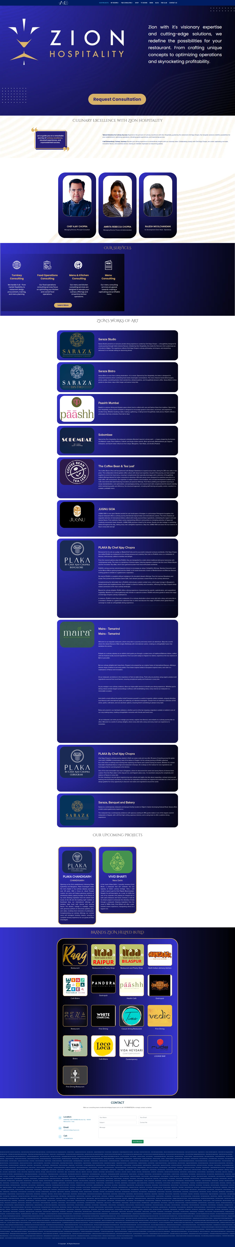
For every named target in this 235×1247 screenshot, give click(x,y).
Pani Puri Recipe (102, 1191)
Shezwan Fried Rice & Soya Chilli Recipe (33, 1158)
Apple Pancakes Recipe (19, 1180)
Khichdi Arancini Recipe (34, 1196)
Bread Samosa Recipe (12, 1167)
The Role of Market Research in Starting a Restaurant (204, 1224)
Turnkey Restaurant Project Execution (126, 1213)
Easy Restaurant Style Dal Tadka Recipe (140, 1198)
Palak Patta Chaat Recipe (161, 1191)
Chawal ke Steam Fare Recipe (100, 1178)
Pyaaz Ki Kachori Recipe (74, 1191)
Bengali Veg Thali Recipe (30, 1187)
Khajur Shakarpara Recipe (161, 1169)
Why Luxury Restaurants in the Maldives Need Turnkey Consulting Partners (39, 1220)
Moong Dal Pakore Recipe (130, 1185)
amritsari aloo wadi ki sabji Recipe (71, 1202)
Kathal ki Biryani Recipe (62, 1196)
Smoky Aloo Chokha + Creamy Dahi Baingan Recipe (57, 1154)
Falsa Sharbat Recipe (160, 1211)
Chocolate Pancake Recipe (47, 1211)
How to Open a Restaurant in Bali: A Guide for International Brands (93, 1218)
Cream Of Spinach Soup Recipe (61, 1200)
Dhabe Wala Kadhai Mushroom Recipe (45, 1158)
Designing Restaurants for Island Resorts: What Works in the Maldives (203, 1218)
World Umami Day (123, 1229)
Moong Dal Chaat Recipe (206, 1200)
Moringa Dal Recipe (71, 1165)
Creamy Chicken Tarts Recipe (51, 1200)
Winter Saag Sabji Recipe (75, 1158)
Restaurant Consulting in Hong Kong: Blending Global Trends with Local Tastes (126, 1222)
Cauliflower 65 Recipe (120, 1169)
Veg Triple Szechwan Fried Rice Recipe (55, 1178)
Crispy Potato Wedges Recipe (30, 1200)
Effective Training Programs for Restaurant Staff (35, 1233)
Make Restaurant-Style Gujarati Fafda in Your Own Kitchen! (60, 1185)
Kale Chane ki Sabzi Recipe (91, 1178)
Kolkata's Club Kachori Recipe (63, 1165)
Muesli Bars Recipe (63, 1211)
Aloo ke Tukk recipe (117, 1207)
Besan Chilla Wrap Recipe (84, 1207)
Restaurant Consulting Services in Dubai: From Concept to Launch (148, 1222)
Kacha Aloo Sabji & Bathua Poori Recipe (227, 1165)
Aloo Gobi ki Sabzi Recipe (86, 1187)
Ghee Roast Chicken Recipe (37, 1198)
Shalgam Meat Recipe (167, 1189)
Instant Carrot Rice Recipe (172, 1167)
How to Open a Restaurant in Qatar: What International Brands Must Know (181, 1218)
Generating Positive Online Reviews (132, 1229)
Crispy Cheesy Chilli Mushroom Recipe (120, 1167)
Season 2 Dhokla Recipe (210, 1189)
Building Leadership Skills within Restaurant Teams (218, 1231)
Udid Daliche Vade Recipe (141, 1156)
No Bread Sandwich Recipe (95, 1169)
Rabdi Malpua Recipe (215, 1180)
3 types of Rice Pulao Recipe (202, 1189)
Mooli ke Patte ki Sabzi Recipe (83, 1180)
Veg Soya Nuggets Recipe (45, 1169)
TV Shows (144, 3)
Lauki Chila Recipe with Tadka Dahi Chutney (9, 1169)
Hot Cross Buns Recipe (168, 1196)
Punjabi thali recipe (142, 1187)
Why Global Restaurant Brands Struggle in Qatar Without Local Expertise (114, 1218)
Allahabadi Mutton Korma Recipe (90, 1202)
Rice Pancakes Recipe (148, 1185)
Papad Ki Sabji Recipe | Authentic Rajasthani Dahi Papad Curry (110, 1156)
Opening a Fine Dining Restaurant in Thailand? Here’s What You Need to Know (113, 1220)
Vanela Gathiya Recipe (45, 1165)
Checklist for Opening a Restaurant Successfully (189, 1224)
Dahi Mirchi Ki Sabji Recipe (170, 1158)
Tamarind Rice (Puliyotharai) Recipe (155, 1176)
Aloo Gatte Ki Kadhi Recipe (104, 1169)
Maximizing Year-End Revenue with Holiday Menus (174, 1224)
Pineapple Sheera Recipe (78, 1211)
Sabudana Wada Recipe (13, 1191)
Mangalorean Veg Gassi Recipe (70, 1167)
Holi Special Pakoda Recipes (19, 1189)
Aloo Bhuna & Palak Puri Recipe (131, 1167)
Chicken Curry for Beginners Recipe (139, 1200)
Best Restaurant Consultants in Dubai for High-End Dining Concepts (183, 1222)
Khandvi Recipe (47, 1196)
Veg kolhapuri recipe (171, 1202)
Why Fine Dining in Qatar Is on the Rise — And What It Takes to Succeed (136, 1218)
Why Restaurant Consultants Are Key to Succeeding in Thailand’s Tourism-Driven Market (88, 1220)
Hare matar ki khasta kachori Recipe (186, 1196)
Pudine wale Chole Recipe (175, 1185)
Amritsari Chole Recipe (61, 1202)
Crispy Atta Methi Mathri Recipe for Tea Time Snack (217, 1167)
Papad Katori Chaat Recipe (88, 1191)
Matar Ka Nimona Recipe (46, 1189)
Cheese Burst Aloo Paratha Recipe (14, 1165)
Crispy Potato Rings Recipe (40, 1185)
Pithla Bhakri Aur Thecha (53, 1176)
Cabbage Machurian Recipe (54, 1165)
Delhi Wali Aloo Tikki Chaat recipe (126, 1207)
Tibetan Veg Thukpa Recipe (100, 1180)
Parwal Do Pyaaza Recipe (211, 1176)
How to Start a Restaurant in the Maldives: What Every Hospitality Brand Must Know (62, 1220)
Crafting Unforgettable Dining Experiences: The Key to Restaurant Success (26, 1229)
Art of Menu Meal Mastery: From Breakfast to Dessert (140, 1233)
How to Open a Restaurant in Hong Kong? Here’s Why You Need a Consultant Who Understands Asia (46, 1222)
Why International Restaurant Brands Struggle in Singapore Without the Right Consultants (205, 1220)
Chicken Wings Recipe (42, 1213)
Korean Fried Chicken (89, 1185)
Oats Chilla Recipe (216, 1178)
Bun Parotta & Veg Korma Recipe (124, 1176)
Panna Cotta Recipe (96, 1191)
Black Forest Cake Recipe (55, 1207)
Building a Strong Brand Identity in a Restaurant (161, 1229)
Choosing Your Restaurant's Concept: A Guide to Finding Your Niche (159, 1233)
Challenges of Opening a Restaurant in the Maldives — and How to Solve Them (15, 1220)
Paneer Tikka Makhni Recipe (109, 1191)
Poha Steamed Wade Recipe (180, 1180)
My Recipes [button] (114, 3)
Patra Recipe (14, 1187)
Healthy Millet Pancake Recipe (80, 1185)
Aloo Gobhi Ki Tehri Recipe (145, 1207)
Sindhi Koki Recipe (160, 1189)
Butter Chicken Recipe (28, 1207)
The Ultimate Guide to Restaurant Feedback (107, 1231)
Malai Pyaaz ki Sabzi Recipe (21, 1169)
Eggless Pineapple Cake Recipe (81, 1198)
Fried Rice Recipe (44, 1198)
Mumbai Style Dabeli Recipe (139, 1185)
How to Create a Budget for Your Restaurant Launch (158, 1224)
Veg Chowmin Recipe (176, 1211)
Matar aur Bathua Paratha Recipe (209, 1156)
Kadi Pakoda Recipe (78, 1209)
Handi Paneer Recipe (101, 1209)
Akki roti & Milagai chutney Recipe (185, 1176)
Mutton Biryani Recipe (222, 1191)
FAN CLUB (164, 3)
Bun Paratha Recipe (79, 1187)
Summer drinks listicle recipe (189, 1187)
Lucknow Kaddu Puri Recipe (82, 1178)
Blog (157, 3)
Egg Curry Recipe (124, 1198)
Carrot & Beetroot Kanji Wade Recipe (43, 1178)
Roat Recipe (163, 1158)
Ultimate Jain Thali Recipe (4, 1165)
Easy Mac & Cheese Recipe (151, 1198)
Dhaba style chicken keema (224, 1185)
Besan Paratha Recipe (76, 1207)
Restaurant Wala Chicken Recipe (104, 1176)
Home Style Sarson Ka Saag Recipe (222, 1207)
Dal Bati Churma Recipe (140, 1178)
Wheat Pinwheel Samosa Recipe (15, 1185)
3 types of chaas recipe (107, 1202)
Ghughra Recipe (30, 1198)
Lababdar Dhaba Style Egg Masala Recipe (33, 1156)
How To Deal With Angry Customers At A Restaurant (146, 1229)
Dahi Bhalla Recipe (198, 1180)
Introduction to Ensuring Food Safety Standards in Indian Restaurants (110, 1229)
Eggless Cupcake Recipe (90, 1198)
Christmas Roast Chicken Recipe (211, 1207)
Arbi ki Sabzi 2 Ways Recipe (38, 1189)
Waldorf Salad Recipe (134, 1209)
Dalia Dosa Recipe (196, 1187)
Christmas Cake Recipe (145, 1211)
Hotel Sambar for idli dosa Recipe (150, 1196)
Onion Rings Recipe (201, 1211)
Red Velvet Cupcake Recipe (22, 1191)
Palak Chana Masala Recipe (203, 1158)
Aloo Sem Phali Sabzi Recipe (4, 1167)
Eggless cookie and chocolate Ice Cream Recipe (102, 1198)
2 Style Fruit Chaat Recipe (172, 1207)
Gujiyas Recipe (220, 1196)
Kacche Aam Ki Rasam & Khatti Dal (63, 1176)
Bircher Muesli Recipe (63, 1207)
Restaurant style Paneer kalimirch (96, 1187)
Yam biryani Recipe (67, 1169)
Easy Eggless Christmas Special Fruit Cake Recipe (180, 1198)
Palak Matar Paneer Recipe (28, 1180)
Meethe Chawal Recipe (170, 1156)
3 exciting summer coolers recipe (133, 1187)
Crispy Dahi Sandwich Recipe (9, 1158)
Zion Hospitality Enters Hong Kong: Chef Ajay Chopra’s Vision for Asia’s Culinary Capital (75, 1222)
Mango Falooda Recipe (14, 1211)
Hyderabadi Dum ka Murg (187, 1169)
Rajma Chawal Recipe (53, 1191)
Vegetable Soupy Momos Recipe (155, 1202)
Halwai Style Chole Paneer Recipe (55, 1156)
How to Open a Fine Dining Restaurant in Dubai (166, 1222)
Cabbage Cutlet (210, 1169)
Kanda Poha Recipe (88, 1196)
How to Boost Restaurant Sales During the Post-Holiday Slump (55, 1224)
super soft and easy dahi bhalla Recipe (113, 1189)
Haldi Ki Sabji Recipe (133, 1178)
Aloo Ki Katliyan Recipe (73, 1178)
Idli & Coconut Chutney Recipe (140, 1196)
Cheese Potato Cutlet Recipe (184, 1211)
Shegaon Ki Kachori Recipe (45, 1176)
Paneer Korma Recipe (49, 1167)
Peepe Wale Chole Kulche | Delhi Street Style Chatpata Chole (113, 1154)
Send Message (137, 1142)
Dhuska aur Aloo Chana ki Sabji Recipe (152, 1167)
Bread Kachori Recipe (79, 1189)
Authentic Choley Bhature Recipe (45, 1202)
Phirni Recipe (81, 1191)
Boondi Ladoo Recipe (32, 1167)
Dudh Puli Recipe (210, 1165)
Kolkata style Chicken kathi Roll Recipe (24, 1196)
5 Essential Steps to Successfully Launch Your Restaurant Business (215, 1229)
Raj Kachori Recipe (67, 1191)
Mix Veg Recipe (193, 1176)
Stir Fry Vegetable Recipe (37, 1209)
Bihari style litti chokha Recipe (166, 1200)
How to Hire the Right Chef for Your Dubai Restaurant (16, 1218)
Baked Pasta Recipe (29, 1202)
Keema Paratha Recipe (166, 1209)
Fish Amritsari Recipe (72, 1198)
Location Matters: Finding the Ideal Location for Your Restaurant (179, 1233)
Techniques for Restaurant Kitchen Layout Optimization (50, 1233)
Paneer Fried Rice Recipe (70, 1209)
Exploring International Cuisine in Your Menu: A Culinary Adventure (199, 1233)
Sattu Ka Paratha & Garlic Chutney (45, 1156)
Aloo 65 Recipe (5, 1176)
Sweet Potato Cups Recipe (95, 1189)
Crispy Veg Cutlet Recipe (122, 1185)
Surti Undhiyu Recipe (126, 1178)
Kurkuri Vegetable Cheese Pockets (8, 1178)
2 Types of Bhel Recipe (24, 1185)
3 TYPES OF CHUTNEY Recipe (116, 1202)
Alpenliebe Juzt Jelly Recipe (109, 1207)
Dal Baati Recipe (140, 1209)
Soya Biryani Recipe (224, 1187)
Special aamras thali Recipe (144, 1189)
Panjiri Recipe (41, 1180)
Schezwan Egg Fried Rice (218, 1189)
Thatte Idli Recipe (181, 1187)
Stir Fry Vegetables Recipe (135, 1189)
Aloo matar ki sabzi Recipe (106, 1187)
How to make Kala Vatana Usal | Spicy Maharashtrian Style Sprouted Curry (154, 1154)
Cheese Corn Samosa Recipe (184, 1185)
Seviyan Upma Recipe (61, 1169)
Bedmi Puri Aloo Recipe (21, 1202)
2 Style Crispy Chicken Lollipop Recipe (135, 1202)
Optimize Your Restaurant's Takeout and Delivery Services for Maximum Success (50, 1229)
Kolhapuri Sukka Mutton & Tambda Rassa (97, 1158)
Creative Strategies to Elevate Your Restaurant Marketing (70, 1229)
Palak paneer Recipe (169, 1191)
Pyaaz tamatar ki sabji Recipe (47, 1187)
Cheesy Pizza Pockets (3, 1180)
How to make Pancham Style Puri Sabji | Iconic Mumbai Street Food (16, 1156)
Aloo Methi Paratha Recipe (127, 1165)
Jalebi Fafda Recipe (217, 1209)
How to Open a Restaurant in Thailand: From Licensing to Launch (159, 1220)
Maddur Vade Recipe (119, 1165)
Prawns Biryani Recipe (23, 1165)
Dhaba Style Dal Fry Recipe (219, 1198)
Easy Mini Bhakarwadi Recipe (147, 1165)
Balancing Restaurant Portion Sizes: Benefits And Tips (72, 1231)
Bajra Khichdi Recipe (186, 1178)
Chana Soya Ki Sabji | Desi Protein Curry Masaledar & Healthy (75, 1154)
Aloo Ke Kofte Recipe (12, 1176)
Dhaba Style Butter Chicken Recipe (59, 1180)
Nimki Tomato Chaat (92, 1180)
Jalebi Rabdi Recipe (111, 1196)
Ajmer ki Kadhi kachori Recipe (221, 1176)
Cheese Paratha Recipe (6, 1207)
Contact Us (173, 3)
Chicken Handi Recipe (14, 1209)
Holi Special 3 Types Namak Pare (174, 1176)
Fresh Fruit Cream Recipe (145, 1176)
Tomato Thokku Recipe (137, 1169)
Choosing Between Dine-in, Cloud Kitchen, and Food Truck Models (223, 1224)
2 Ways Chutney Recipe (125, 1202)
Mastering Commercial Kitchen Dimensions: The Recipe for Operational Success (103, 1233)
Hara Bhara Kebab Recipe (193, 1211)
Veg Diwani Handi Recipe (160, 1196)
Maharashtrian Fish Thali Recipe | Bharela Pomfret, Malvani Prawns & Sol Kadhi (88, 1156)
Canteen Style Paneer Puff (194, 1158)
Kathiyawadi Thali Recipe (156, 1165)
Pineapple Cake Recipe (210, 1209)
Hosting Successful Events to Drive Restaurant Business (179, 1231)
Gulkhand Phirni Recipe (6, 1211)
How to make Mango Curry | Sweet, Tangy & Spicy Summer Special (132, 1154)
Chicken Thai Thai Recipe (208, 1211)
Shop (137, 3)
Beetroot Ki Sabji (155, 1178)
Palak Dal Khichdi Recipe (109, 1178)
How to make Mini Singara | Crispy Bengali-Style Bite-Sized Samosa (195, 1154)
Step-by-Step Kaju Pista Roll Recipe (26, 1213)
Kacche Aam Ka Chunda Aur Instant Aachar (33, 1176)
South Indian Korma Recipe (153, 1189)
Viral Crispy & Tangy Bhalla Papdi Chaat (89, 1165)
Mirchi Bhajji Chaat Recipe (11, 1180)
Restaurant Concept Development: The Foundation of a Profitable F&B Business (183, 1213)
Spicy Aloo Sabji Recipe (53, 1169)
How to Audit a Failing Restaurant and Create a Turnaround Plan (205, 1213)
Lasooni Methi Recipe (180, 1167)
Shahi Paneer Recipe (94, 1209)
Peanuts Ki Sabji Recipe (153, 1169)
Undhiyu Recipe (8, 1209)
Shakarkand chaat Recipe (175, 1189)
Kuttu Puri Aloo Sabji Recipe (86, 1209)
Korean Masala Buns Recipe (163, 1167)
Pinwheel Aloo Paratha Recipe (41, 1167)
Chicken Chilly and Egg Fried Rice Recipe (178, 1200)
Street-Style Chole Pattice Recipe (147, 1158)
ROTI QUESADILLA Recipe (145, 1202)
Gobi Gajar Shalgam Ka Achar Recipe (13, 1198)
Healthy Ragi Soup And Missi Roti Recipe (206, 1178)
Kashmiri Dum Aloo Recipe (80, 1196)
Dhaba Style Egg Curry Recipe (138, 1180)
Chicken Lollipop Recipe (129, 1200)
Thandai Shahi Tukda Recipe (29, 1189)
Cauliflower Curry (204, 1169)
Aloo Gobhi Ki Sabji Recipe (154, 1207)
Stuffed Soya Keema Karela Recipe (125, 1189)
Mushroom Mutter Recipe (229, 1191)
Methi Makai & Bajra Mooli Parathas (109, 1158)
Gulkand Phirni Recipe (214, 1196)
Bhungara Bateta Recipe (205, 1167)
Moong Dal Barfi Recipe (202, 1209)
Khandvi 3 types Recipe (38, 1187)
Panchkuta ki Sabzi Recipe (118, 1178)
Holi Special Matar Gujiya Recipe (137, 1165)
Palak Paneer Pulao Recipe (178, 1158)
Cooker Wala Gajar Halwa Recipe (109, 1167)
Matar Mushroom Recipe (51, 1209)
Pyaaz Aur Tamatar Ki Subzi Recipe (94, 1176)
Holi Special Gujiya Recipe (165, 1176)
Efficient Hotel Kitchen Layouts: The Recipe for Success (124, 1233)
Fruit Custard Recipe (188, 1209)
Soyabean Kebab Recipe (65, 1178)
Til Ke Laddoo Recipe (172, 1178)
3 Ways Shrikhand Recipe (99, 1202)
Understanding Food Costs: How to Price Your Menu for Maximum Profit (35, 1224)
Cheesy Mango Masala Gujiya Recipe (196, 1200)
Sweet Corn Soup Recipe (103, 1189)
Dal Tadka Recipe (230, 1207)
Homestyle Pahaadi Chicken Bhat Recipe (191, 1202)
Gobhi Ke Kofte (230, 1178)
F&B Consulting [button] (126, 3)
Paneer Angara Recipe (206, 1185)
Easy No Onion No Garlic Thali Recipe (63, 1189)
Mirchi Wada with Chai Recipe (157, 1209)
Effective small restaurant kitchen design (65, 1233)
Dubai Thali (215, 1169)
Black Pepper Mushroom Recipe (46, 1207)
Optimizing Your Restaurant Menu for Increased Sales (35, 1231)
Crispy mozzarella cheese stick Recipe (40, 1200)
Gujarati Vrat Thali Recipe (227, 1196)
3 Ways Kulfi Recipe (181, 1209)
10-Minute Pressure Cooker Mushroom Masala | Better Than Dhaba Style (38, 1154)
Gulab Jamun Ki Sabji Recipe (163, 1178)
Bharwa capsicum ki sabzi (148, 1178)
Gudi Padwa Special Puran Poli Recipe (206, 1187)
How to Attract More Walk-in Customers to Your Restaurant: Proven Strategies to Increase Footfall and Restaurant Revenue (90, 1213)
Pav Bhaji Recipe (72, 1189)
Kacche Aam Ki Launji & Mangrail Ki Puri (82, 1176)
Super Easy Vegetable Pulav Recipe (21, 1176)
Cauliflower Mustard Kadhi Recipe (220, 1156)
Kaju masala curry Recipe (166, 1187)
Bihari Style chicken (151, 1180)
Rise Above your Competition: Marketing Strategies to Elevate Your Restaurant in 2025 (106, 1224)
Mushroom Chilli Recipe (171, 1180)
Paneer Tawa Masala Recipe (21, 1187)
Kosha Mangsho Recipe (14, 1196)
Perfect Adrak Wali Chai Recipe (87, 1211)
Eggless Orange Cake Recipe (30, 1211)
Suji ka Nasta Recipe (199, 1185)
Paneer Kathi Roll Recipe (134, 1191)
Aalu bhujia (145, 1180)
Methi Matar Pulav (220, 1169)
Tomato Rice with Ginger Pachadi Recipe (59, 1167)
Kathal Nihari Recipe (192, 1185)
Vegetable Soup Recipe (112, 1169)
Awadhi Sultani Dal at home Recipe (202, 1165)
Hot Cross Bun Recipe (22, 1211)
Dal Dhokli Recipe (44, 1209)
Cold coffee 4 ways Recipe (70, 1200)
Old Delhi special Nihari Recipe (193, 1191)
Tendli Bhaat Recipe (22, 1209)
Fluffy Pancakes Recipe (70, 1211)
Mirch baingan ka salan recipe (157, 1187)
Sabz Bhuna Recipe (130, 1180)
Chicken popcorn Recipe (110, 1200)
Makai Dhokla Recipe (130, 1211)
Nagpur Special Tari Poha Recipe (165, 1165)
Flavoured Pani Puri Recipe (97, 1211)
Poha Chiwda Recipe (221, 1158)
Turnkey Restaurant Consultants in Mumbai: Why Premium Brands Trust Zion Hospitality (206, 1222)
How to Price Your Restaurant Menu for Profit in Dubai (33, 1218)
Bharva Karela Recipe (158, 1180)
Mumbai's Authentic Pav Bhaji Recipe (219, 1211)
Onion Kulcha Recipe (185, 1191)
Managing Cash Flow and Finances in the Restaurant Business (137, 1231)
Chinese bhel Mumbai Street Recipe (91, 1200)
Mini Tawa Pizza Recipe (74, 1169)
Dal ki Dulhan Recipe (149, 1187)
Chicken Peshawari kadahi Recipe (120, 1200)
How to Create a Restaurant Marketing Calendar (86, 1224)
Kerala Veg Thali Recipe (32, 1185)
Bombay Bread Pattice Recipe (179, 1156)
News (151, 3)
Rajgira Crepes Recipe (60, 1191)
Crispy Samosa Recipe (21, 1200)
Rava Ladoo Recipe (115, 1185)
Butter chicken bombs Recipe (227, 1200)
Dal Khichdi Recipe (14, 1200)
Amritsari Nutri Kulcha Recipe (202, 1202)
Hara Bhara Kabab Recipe (196, 1196)
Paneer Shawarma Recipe (68, 1180)
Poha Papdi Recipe (198, 1167)
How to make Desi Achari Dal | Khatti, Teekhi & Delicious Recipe (175, 1154)
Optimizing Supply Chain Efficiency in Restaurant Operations (18, 1233)
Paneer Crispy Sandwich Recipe (229, 1158)
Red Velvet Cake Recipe (31, 1191)
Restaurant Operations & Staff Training (114, 1213)
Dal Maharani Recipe (231, 1187)
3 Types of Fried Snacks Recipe (206, 1180)
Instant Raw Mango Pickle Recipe (123, 1187)
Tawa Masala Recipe (48, 1185)
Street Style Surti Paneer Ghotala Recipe (20, 1158)
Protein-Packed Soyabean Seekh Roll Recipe (189, 1165)
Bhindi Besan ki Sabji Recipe (178, 1169)
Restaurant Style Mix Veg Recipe (100, 1165)
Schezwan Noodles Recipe (227, 1189)
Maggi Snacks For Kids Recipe (7, 1187)
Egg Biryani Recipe (131, 1198)
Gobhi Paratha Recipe (23, 1198)
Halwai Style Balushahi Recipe (205, 1196)
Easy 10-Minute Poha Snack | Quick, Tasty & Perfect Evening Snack (94, 1154)
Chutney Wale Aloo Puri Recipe (194, 1178)
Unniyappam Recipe (158, 1200)
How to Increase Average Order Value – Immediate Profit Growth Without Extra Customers (59, 1213)
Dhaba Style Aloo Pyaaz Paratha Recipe (226, 1202)
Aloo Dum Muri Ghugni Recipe (124, 1156)
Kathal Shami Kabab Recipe (54, 1196)
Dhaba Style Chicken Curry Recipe (229, 1198)
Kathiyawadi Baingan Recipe (142, 1167)
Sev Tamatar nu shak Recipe (184, 1189)
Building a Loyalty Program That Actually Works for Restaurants (14, 1224)
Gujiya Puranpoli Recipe (173, 1209)
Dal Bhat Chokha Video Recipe (196, 1169)
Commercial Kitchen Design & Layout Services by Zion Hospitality (162, 1213)
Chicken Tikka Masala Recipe (101, 1200)
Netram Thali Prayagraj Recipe (111, 1165)
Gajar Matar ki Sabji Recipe (188, 1156)
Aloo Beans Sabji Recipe (33, 1178)
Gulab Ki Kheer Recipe (38, 1211)
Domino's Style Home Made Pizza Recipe (194, 1198)
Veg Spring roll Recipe (55, 1187)
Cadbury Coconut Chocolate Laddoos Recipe (17, 1207)
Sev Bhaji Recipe (88, 1169)
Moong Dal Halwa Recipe (55, 1211)
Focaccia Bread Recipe (51, 1198)
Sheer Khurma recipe (195, 1209)
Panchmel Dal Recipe (179, 1178)
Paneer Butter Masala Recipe (152, 1191)
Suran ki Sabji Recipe (133, 1156)
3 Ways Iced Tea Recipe (122, 1211)
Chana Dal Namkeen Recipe (213, 1158)
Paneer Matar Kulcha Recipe (128, 1158)
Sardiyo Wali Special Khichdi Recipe (198, 1156)
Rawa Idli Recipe (38, 1191)
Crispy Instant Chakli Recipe (137, 1158)
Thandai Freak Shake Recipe (106, 1211)
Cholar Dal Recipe (72, 1187)
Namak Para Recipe (215, 1191)
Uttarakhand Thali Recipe (156, 1158)
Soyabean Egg (227, 1169)
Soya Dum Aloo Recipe (169, 1169)
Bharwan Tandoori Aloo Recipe (180, 1202)
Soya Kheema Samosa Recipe (56, 1158)
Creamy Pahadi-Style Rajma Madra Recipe (160, 1156)
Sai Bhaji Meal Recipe (6, 1191)
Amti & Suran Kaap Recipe (119, 1158)
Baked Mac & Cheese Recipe (99, 1207)
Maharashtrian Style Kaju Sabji (66, 1158)
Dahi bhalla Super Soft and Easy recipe (199, 1207)
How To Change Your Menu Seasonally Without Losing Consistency (53, 1231)
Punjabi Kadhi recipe (174, 1187)
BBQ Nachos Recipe (91, 1207)
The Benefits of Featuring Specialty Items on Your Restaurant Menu (90, 1231)
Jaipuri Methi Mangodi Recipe (119, 1196)
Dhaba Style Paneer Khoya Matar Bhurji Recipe (207, 1198)
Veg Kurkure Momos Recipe (129, 1169)
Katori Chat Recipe (35, 1180)
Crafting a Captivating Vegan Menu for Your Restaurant (19, 1231)
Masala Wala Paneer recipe (216, 1187)
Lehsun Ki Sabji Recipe (217, 1165)
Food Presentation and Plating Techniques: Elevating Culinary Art (219, 1233)
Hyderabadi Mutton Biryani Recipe (98, 1185)
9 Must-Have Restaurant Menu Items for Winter (71, 1224)
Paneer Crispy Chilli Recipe (143, 1191)
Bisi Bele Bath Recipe (26, 1178)
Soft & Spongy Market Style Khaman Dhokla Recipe (69, 1156)
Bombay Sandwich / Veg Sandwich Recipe (11, 1202)
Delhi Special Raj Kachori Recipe (189, 1180)
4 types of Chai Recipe (107, 1185)
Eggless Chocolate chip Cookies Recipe (115, 1198)
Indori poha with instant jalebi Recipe (164, 1185)
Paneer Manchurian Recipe (126, 1191)
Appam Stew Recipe (54, 1202)
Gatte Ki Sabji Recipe (187, 1158)
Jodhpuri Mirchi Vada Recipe (96, 1196)
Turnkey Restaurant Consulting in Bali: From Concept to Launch (74, 1218)
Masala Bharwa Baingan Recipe (61, 1209)
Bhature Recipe (69, 1207)
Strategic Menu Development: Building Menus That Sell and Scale (142, 1213)
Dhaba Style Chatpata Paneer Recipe (5, 1200)
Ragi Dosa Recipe (75, 1180)
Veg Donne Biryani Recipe (18, 1178)
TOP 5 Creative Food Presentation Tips (193, 1231)
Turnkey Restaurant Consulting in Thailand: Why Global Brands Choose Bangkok (137, 1220)
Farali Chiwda (164, 1180)
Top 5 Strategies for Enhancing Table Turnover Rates (176, 1229)
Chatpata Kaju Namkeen (145, 1169)
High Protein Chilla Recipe (109, 1180)
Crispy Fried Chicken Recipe (148, 1209)
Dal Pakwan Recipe (3, 1189)
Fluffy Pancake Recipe (59, 1198)
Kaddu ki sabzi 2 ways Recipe (215, 1185)
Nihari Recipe (209, 1191)
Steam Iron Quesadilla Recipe (181, 1207)
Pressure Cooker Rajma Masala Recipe (82, 1167)
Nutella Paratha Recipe (202, 1191)
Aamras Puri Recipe (30, 1165)
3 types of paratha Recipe (193, 1189)
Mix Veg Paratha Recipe (137, 1211)
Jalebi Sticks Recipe (104, 1196)
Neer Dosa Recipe (100, 1167)
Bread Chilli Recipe (82, 1169)
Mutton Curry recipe (35, 1213)
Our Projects (104, 3)
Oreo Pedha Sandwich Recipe (177, 1191)
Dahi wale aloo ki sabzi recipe (64, 1187)
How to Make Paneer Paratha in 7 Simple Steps (13, 1213)
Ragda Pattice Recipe (190, 1207)
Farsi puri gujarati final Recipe (149, 1200)
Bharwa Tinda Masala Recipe (114, 1176)
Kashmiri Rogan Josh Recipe (71, 1196)
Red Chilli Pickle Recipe (10, 1189)
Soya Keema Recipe (117, 1180)
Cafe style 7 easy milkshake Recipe (217, 1200)
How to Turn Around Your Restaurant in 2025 (143, 1224)
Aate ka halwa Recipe (164, 1202)
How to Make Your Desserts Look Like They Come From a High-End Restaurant (158, 1231)
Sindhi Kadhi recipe (124, 1180)
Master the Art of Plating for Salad (205, 1231)
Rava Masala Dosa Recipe (45, 1191)
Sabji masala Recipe (155, 1185)
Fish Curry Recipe (65, 1198)
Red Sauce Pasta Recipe (29, 1209)
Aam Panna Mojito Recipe (168, 1211)
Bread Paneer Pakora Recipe (36, 1207)
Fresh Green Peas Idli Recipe (93, 1167)
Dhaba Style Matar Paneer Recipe (85, 1158)
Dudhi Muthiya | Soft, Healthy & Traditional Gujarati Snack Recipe (17, 1154)
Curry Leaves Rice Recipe (29, 1169)
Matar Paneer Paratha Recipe (48, 1180)
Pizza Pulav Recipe (54, 1189)
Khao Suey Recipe (41, 1196)
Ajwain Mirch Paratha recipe (163, 1207)
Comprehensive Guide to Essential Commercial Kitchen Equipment (81, 1233)
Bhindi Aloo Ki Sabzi (72, 1176)
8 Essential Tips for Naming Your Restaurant (121, 1231)
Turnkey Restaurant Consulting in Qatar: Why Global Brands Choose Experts (158, 1218)
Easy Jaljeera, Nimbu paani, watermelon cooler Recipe (164, 1198)
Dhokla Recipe (218, 1202)
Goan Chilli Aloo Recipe (79, 1165)
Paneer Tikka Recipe (118, 1191)
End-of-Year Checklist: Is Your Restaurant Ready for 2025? (128, 1224)
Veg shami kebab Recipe (86, 1189)
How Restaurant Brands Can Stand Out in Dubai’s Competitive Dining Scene (53, 1218)
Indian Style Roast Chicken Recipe (130, 1196)
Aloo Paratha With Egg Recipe (136, 1207)
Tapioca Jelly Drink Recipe (37, 1165)
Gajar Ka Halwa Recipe (225, 1209)
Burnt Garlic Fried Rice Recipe (109, 1209)
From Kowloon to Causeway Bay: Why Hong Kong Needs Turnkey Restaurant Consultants (101, 1222)
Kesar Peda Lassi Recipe (114, 1211)
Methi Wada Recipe (37, 1169)
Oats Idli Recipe (221, 1180)
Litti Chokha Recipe (127, 1209)
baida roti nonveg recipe (36, 1202)
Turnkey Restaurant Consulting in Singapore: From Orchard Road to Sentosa (180, 1220)
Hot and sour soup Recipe (176, 1196)
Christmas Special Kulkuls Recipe (80, 1200)
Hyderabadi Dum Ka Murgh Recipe (135, 1176)
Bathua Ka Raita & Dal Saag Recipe (202, 1176)
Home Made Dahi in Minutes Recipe (176, 1165)
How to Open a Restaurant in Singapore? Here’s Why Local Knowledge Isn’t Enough (19, 1222)
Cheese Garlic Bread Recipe (119, 1209)
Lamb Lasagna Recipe (6, 1196)
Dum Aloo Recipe (72, 1185)
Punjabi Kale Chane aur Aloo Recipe (189, 1167)
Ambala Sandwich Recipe (80, 1202)
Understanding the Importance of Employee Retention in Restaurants (89, 1229)
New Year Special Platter (223, 1178)
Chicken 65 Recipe (187, 1200)
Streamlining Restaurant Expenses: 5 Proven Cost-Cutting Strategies (195, 1229)
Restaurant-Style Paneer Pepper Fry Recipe (212, 1154)
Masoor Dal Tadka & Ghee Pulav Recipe (22, 1167)
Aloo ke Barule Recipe (114, 1187)
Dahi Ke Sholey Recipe (149, 1156)
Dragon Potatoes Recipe (211, 1202)
